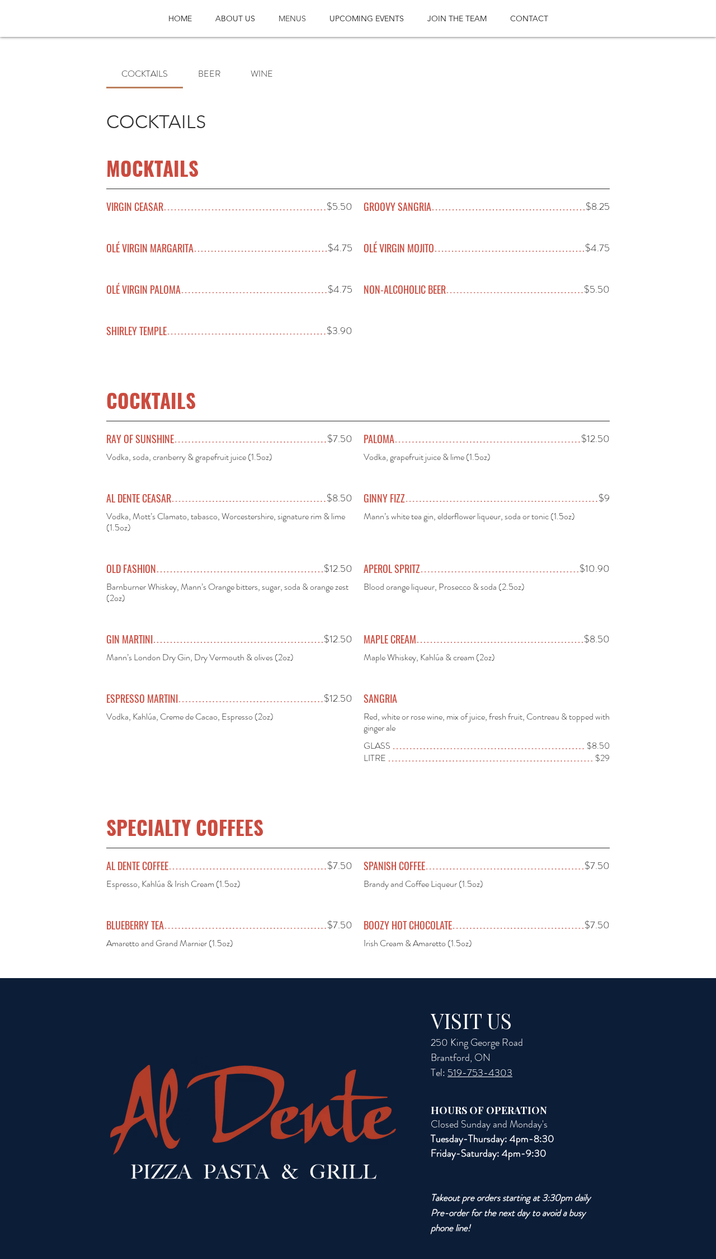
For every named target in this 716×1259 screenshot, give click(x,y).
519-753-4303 (479, 1072)
